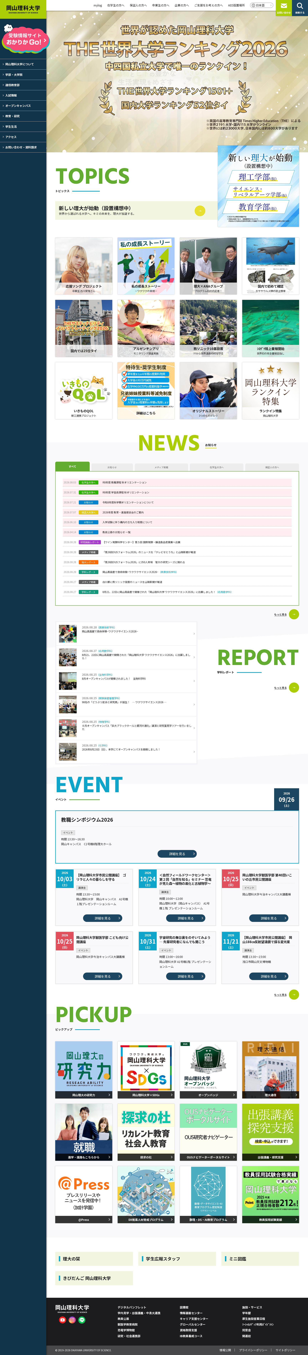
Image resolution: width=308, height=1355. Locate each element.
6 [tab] (294, 149)
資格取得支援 (188, 1330)
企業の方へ (182, 5)
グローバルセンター (193, 1324)
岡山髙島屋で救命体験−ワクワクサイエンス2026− (140, 572)
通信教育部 (12, 85)
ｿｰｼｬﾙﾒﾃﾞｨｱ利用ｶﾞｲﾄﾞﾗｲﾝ (258, 1324)
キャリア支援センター (194, 1318)
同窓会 (246, 1330)
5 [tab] (290, 149)
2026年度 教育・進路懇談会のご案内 (123, 512)
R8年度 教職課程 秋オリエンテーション (124, 482)
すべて (72, 466)
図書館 (184, 1307)
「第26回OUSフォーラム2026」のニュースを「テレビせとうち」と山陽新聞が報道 (149, 552)
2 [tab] (279, 149)
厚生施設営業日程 (253, 1318)
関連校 (246, 1336)
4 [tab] (286, 149)
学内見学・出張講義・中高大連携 (139, 1313)
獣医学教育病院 (128, 1324)
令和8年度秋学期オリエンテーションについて (128, 502)
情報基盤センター (191, 1313)
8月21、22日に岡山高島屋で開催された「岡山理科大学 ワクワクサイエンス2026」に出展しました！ (167, 592)
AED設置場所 (236, 5)
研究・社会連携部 (129, 1336)
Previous (272, 149)
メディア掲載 (161, 467)
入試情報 (11, 95)
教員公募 (123, 1318)
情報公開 (225, 1350)
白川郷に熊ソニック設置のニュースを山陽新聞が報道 (132, 582)
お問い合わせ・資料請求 (21, 147)
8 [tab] (301, 149)
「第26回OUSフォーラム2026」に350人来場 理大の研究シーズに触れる (143, 562)
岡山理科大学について (19, 64)
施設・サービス (252, 1307)
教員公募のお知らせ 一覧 (116, 532)
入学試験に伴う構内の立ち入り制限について (127, 522)
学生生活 (11, 126)
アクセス (11, 137)
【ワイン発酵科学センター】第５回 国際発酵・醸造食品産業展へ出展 (141, 542)
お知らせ (112, 467)
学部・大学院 (13, 74)
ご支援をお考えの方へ (208, 5)
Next (304, 149)
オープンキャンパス (18, 105)
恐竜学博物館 (126, 1330)
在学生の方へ (115, 5)
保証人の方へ (138, 5)
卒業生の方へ (160, 5)
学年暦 (246, 1313)
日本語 (260, 5)
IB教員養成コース (191, 1336)
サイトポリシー (286, 1350)
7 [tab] (297, 149)
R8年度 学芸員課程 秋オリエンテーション (125, 492)
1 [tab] (276, 149)
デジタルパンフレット (132, 1307)
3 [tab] (283, 149)
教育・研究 (12, 116)
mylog (98, 5)
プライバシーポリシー (253, 1350)
